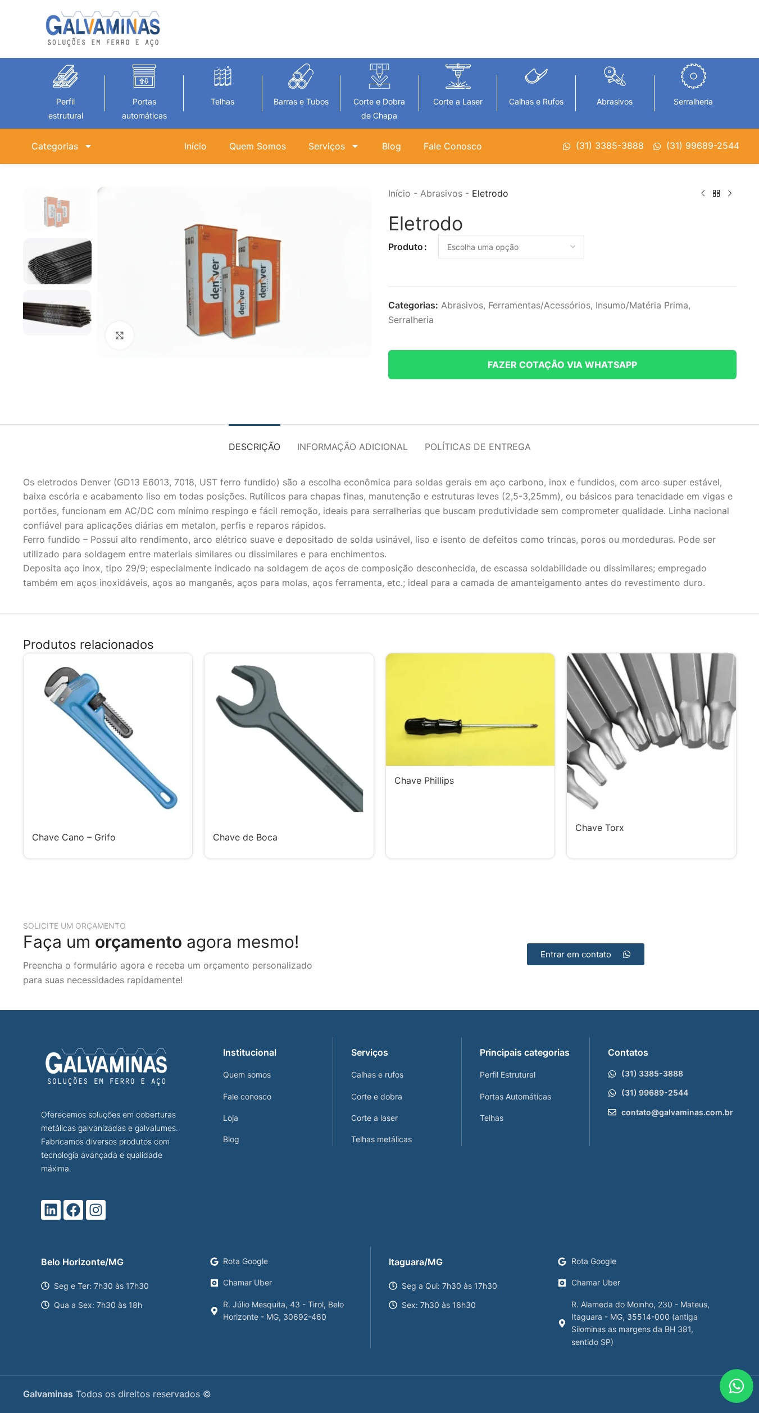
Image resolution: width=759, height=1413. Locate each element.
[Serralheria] (693, 76)
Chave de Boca (245, 837)
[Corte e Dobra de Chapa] (379, 76)
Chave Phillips (424, 780)
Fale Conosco (453, 146)
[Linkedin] (51, 1210)
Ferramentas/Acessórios (539, 305)
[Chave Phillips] (470, 709)
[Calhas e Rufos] (536, 76)
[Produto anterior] (703, 194)
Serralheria (693, 101)
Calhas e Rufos (536, 101)
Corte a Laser (458, 101)
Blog (391, 146)
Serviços (326, 146)
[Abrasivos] (615, 76)
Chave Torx (599, 827)
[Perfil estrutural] (65, 76)
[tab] (254, 441)
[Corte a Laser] (458, 76)
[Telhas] (222, 76)
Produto (405, 246)
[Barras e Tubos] (300, 76)
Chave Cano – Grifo (74, 837)
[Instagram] (96, 1210)
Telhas (222, 101)
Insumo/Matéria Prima (642, 305)
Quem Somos (257, 146)
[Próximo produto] (730, 194)
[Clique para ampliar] (120, 335)
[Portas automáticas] (144, 76)
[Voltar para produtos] (716, 194)
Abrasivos (615, 101)
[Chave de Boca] (289, 738)
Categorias (54, 146)
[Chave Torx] (651, 733)
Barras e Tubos (301, 101)
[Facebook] (73, 1210)
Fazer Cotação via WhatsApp (562, 364)
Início (195, 146)
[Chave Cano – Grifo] (108, 738)
